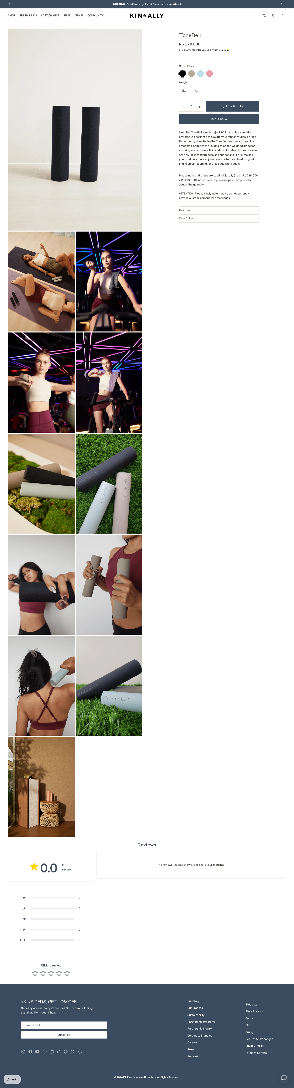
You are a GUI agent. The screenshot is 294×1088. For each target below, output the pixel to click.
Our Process (195, 1008)
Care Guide (186, 218)
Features (184, 210)
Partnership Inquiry (199, 1028)
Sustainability (196, 1015)
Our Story (193, 1001)
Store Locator (254, 1011)
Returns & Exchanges (259, 1039)
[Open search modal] (264, 15)
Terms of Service (256, 1053)
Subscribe (63, 1035)
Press (191, 1049)
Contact (250, 1018)
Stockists (251, 1004)
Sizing (249, 1032)
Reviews (192, 1056)
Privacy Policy (254, 1046)
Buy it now (218, 119)
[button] (51, 897)
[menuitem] (11, 15)
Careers (192, 1042)
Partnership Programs (201, 1022)
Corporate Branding (199, 1035)
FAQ (247, 1025)
